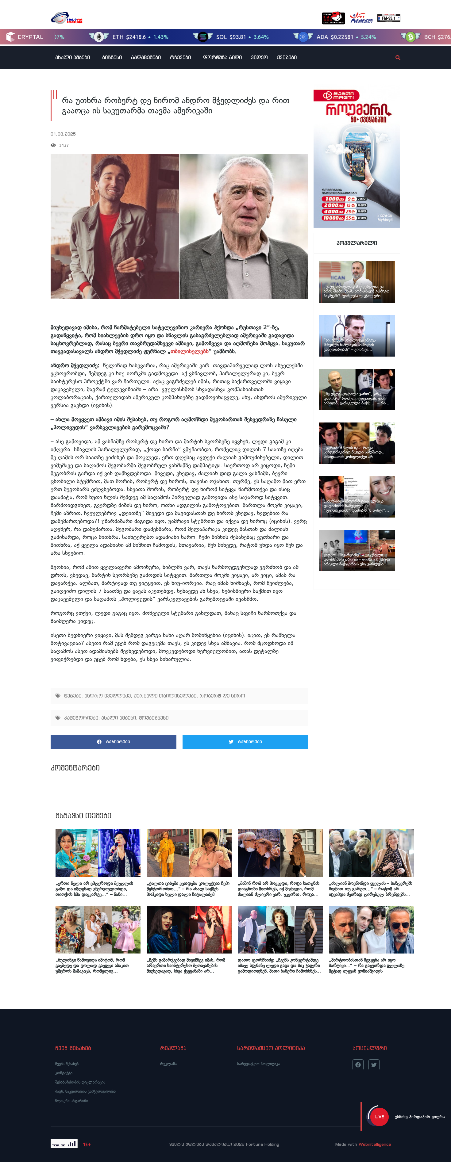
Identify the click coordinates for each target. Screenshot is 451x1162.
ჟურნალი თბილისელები (165, 696)
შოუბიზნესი (153, 718)
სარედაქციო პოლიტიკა (258, 1063)
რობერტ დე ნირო (222, 696)
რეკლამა (168, 1063)
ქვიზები (287, 57)
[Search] (392, 57)
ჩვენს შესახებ (67, 1063)
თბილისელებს (190, 351)
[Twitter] (374, 1064)
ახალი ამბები (72, 57)
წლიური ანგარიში (71, 1100)
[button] (113, 742)
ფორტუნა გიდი (222, 57)
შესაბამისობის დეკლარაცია (80, 1082)
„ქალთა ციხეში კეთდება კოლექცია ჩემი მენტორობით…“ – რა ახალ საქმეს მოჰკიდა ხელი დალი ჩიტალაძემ (188, 889)
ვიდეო (259, 57)
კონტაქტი (63, 1073)
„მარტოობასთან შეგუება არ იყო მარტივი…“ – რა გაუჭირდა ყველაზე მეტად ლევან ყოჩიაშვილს (366, 965)
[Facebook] (358, 1064)
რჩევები (180, 57)
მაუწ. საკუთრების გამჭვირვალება (85, 1091)
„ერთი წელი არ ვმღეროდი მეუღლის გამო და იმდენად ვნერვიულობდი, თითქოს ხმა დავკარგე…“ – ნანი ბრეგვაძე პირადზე (94, 889)
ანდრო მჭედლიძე (107, 696)
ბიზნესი (112, 57)
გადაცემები (146, 57)
